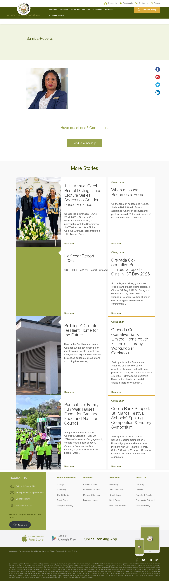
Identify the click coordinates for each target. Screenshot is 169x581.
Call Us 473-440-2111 (25, 486)
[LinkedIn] (156, 560)
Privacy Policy (71, 551)
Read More (69, 244)
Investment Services (80, 10)
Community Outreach (145, 500)
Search (157, 3)
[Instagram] (150, 560)
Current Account (90, 485)
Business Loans (90, 500)
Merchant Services (91, 495)
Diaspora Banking (65, 506)
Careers (139, 490)
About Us (109, 10)
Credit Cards (63, 495)
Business (64, 10)
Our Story (140, 485)
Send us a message (85, 143)
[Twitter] (143, 560)
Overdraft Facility (91, 490)
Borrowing (61, 490)
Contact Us (20, 525)
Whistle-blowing (143, 506)
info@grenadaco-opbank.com (30, 493)
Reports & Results (144, 495)
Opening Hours (22, 499)
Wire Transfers (116, 490)
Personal (53, 10)
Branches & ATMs (23, 505)
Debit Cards (62, 500)
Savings (60, 485)
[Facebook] (137, 560)
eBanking (113, 485)
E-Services (97, 10)
